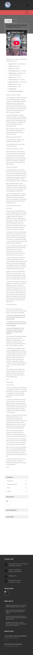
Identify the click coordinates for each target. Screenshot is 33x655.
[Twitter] (5, 12)
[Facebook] (8, 12)
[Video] (14, 21)
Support (9, 491)
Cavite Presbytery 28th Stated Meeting (15, 636)
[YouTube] (10, 12)
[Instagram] (20, 12)
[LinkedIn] (13, 12)
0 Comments (15, 637)
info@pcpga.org (12, 576)
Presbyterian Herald (12, 484)
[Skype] (17, 12)
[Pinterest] (15, 12)
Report (8, 487)
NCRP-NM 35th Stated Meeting (13, 644)
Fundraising (10, 481)
